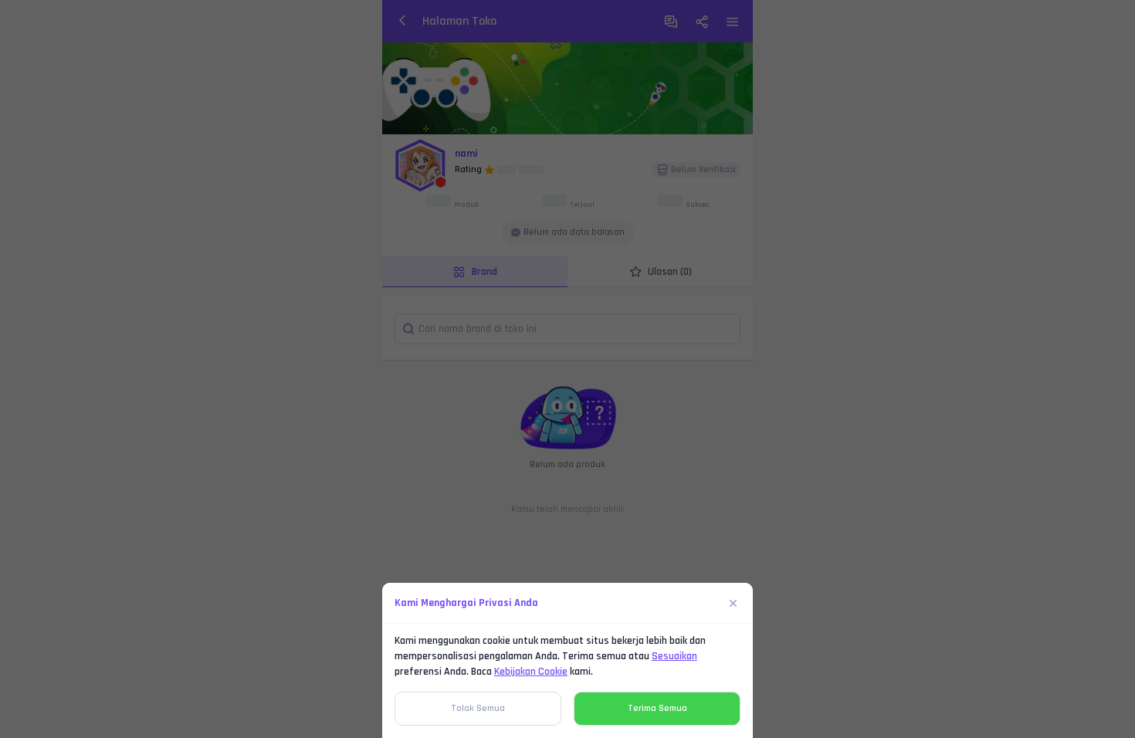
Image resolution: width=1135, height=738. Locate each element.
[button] (567, 369)
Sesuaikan (674, 656)
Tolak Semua (478, 708)
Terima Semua (657, 708)
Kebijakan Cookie (531, 672)
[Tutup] (733, 603)
